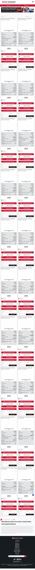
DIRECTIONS (17, 545)
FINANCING (17, 544)
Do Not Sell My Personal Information (26, 564)
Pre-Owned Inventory (17, 549)
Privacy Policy (17, 564)
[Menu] (33, 1)
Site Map (12, 564)
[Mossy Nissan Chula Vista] (9, 2)
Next (14, 519)
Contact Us (4, 564)
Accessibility (8, 564)
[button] (33, 495)
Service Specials (17, 553)
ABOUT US (17, 543)
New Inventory (17, 548)
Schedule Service (17, 552)
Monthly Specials (17, 550)
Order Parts (17, 554)
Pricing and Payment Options (9, 61)
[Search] (26, 556)
